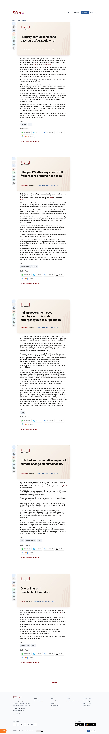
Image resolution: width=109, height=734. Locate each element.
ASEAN (39, 540)
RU (94, 730)
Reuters (48, 64)
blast (33, 645)
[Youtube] (25, 724)
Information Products (72, 701)
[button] (13, 23)
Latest (36, 698)
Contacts (53, 703)
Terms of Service (87, 698)
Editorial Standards (55, 705)
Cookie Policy (86, 705)
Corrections (53, 708)
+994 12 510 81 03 (17, 712)
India (22, 412)
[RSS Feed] (35, 724)
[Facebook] (18, 724)
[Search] (64, 12)
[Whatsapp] (14, 724)
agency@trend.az (17, 713)
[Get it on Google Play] (90, 724)
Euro (30, 124)
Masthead (53, 701)
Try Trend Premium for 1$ (30, 141)
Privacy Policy (86, 701)
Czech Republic (25, 645)
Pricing (68, 698)
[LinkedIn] (32, 724)
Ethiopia (35, 266)
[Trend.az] (18, 12)
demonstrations (25, 266)
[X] (21, 724)
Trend (35, 64)
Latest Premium (38, 701)
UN (22, 540)
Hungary (23, 124)
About (52, 698)
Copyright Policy (87, 703)
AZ (91, 730)
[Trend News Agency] (17, 697)
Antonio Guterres (30, 540)
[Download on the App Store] (79, 724)
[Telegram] (28, 724)
